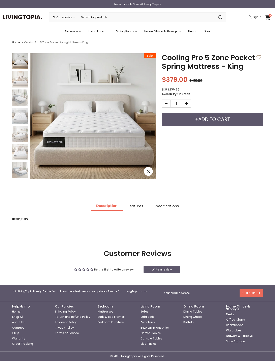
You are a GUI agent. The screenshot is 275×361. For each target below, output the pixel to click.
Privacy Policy (64, 328)
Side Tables (148, 344)
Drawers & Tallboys (239, 336)
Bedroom (71, 31)
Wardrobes (233, 330)
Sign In (256, 17)
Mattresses (105, 312)
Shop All (17, 317)
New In (192, 31)
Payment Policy (66, 322)
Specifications (166, 206)
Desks (230, 314)
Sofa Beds (147, 317)
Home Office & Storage (161, 31)
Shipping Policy (65, 312)
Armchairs (148, 322)
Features (135, 206)
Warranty (18, 338)
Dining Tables (192, 312)
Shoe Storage (235, 341)
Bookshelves (234, 325)
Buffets (188, 322)
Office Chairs (235, 320)
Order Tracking (22, 344)
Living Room (97, 31)
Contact (18, 328)
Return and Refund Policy (72, 317)
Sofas (144, 312)
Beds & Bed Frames (111, 317)
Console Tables (151, 338)
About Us (18, 322)
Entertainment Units (155, 328)
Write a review (162, 269)
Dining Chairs (192, 317)
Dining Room (125, 31)
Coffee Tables (151, 333)
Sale (207, 31)
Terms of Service (67, 333)
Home (16, 42)
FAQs (15, 333)
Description (107, 205)
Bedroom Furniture (111, 322)
